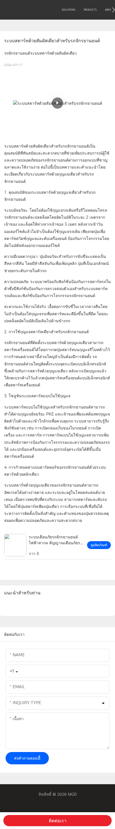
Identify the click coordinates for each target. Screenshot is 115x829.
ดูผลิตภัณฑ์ (99, 545)
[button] (113, 9)
